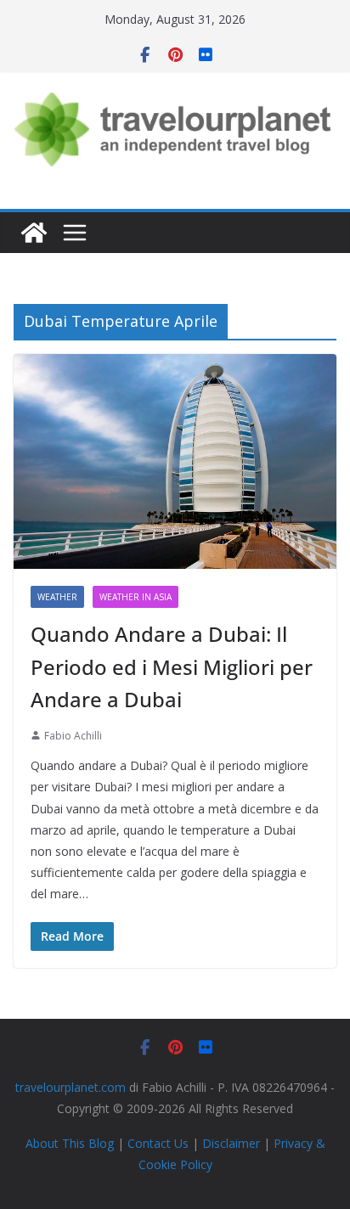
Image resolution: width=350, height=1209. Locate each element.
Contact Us (158, 1143)
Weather (57, 597)
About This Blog (69, 1143)
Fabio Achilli (73, 735)
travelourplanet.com (70, 1087)
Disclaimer (231, 1143)
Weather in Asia (135, 597)
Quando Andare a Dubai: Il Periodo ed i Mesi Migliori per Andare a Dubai (172, 666)
